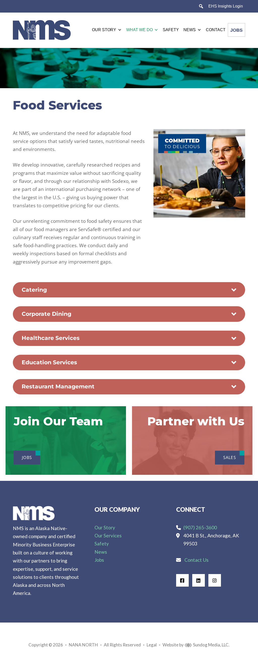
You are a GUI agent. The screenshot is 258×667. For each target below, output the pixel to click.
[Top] (238, 660)
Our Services (108, 535)
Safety (171, 30)
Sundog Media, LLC (210, 644)
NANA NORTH (83, 644)
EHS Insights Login (225, 6)
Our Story (104, 30)
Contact (215, 30)
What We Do (139, 30)
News (189, 30)
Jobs (236, 30)
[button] (129, 289)
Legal (152, 644)
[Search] (201, 6)
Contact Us (196, 560)
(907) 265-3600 (200, 527)
